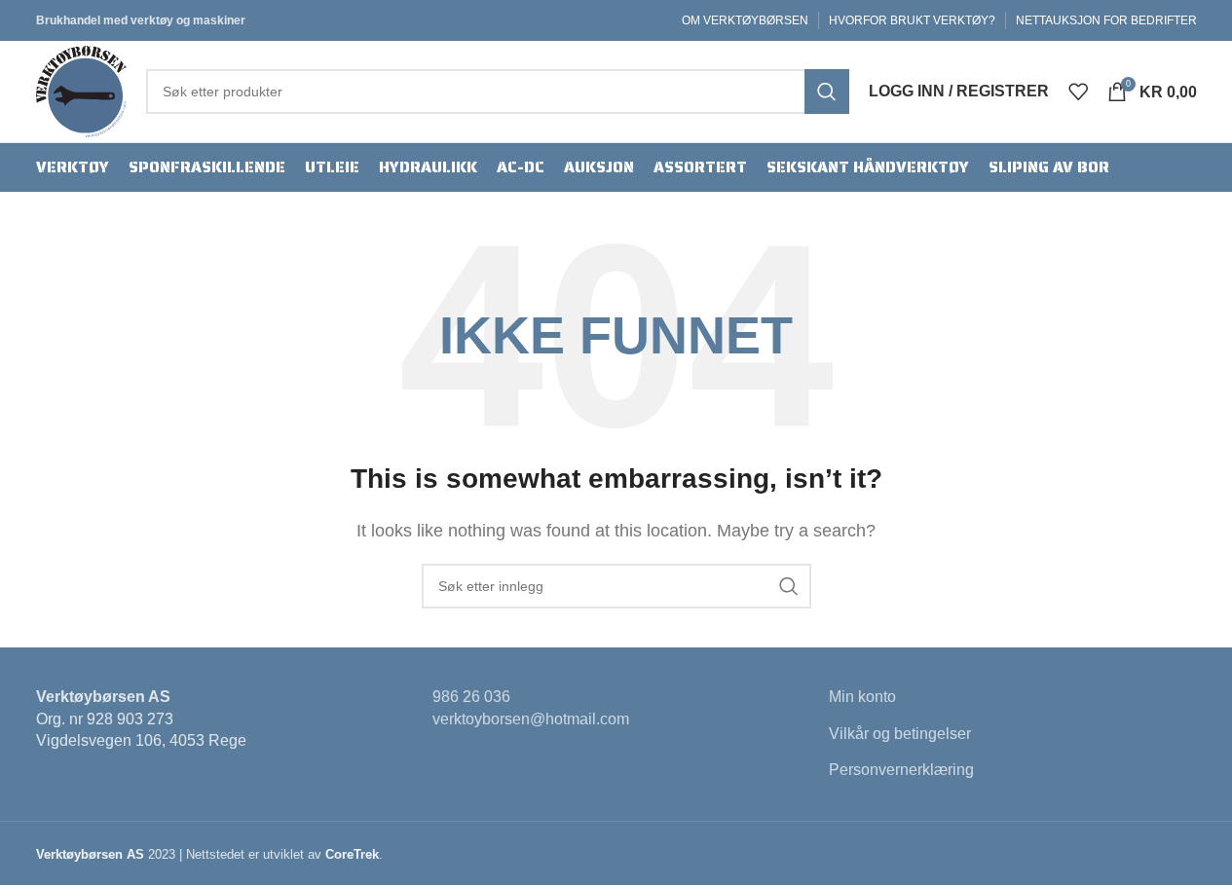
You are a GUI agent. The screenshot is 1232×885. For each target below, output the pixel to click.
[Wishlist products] (1078, 91)
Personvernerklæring (901, 769)
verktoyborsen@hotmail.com (530, 719)
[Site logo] (81, 90)
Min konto (862, 696)
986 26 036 (471, 696)
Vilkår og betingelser (900, 733)
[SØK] (826, 91)
